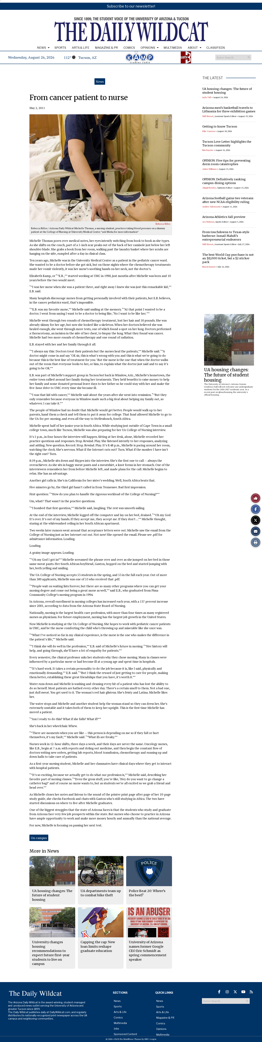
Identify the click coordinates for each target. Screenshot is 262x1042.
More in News (44, 851)
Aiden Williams (209, 169)
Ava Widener (208, 221)
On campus (39, 838)
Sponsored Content (125, 1034)
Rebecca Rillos (162, 223)
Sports (60, 47)
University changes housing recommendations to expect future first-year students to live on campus (51, 953)
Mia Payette (207, 150)
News (41, 47)
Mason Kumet (209, 266)
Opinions (148, 47)
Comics (129, 47)
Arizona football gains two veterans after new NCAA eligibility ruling (227, 200)
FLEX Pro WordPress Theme (127, 1039)
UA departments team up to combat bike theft (101, 893)
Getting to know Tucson (219, 126)
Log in (153, 1039)
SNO (146, 1039)
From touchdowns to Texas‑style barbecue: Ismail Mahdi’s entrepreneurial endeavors (225, 235)
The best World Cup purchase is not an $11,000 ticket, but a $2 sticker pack (228, 258)
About (193, 47)
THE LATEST (212, 78)
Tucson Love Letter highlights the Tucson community (226, 143)
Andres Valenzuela (211, 206)
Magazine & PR (106, 47)
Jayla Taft (206, 97)
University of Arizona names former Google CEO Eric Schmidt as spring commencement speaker (147, 950)
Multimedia (173, 47)
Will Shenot (207, 116)
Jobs (116, 1028)
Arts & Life (80, 47)
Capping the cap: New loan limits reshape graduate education (98, 946)
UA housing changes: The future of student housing (226, 375)
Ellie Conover (208, 131)
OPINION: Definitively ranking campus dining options (224, 181)
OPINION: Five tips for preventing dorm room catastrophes (226, 162)
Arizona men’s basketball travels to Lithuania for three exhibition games (228, 109)
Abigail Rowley (209, 187)
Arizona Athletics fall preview (223, 217)
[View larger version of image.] (100, 167)
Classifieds (215, 47)
